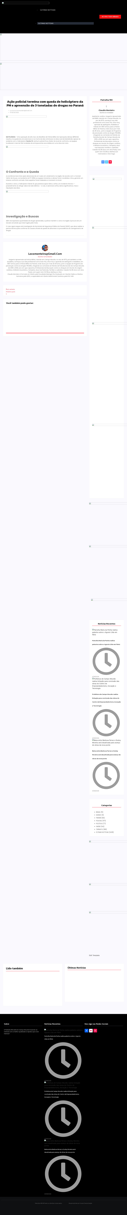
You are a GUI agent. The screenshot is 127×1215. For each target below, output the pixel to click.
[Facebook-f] (102, 161)
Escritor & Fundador (45, 257)
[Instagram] (95, 1030)
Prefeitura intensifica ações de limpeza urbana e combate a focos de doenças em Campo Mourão (94, 989)
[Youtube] (110, 161)
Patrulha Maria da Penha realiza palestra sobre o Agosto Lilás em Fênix (37, 309)
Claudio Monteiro (106, 110)
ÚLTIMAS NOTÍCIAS (45, 23)
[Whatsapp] (106, 161)
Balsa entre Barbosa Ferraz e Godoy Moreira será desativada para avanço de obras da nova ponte (106, 755)
